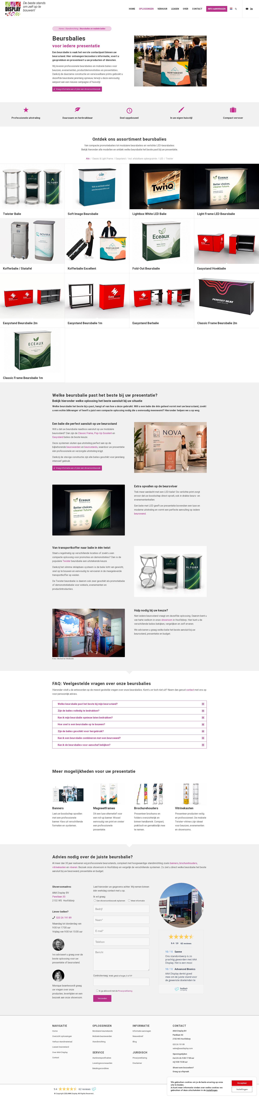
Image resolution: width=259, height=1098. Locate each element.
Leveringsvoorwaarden (102, 1063)
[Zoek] (236, 9)
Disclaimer (137, 1063)
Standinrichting (71, 28)
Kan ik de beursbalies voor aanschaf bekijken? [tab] (84, 745)
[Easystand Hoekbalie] (226, 241)
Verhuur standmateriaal (62, 1042)
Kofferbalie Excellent (82, 268)
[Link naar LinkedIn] (251, 8)
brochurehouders (188, 863)
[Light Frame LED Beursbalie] (226, 186)
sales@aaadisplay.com (183, 1048)
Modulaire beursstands (102, 1031)
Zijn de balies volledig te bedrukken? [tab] (78, 710)
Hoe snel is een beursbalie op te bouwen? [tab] (81, 724)
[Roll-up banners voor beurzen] (68, 794)
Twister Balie (12, 214)
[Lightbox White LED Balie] (162, 186)
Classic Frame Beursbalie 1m (23, 378)
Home (61, 28)
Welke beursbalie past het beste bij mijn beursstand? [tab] (88, 704)
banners (174, 863)
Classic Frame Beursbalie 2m (217, 323)
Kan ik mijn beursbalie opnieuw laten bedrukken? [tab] (85, 717)
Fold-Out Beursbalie (146, 268)
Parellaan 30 (58, 896)
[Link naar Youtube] (247, 8)
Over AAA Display (60, 1052)
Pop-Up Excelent (103, 433)
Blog (135, 1042)
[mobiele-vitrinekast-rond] (191, 794)
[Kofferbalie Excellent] (97, 241)
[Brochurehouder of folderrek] (150, 794)
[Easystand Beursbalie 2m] (32, 295)
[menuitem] (132, 9)
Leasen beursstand (60, 1047)
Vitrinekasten (184, 808)
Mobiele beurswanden (102, 1036)
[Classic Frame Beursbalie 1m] (32, 350)
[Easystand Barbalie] (162, 295)
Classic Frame (85, 433)
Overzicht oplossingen (62, 1036)
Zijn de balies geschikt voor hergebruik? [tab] (81, 731)
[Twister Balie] (32, 186)
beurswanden (74, 447)
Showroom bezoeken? (183, 1067)
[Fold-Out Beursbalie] (162, 241)
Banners (58, 808)
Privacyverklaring (125, 991)
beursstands (91, 447)
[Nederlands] (231, 9)
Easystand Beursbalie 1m (85, 323)
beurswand (140, 513)
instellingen (211, 1090)
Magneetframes (104, 808)
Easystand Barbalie (145, 323)
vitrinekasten (59, 867)
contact (190, 689)
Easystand (57, 437)
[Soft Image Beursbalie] (97, 186)
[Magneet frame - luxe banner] (109, 794)
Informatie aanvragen (142, 1031)
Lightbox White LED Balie (149, 214)
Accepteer (242, 1083)
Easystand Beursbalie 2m (20, 323)
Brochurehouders (146, 808)
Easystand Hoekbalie (211, 268)
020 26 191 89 (63, 917)
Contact (55, 1057)
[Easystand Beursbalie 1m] (97, 295)
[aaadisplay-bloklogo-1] (25, 9)
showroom (166, 619)
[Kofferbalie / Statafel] (32, 241)
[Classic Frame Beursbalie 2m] (226, 295)
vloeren (73, 867)
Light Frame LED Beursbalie (216, 214)
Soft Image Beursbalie (83, 214)
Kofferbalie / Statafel (17, 268)
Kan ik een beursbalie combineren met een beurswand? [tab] (89, 738)
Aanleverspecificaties (101, 1058)
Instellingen (242, 1089)
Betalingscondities (100, 1068)
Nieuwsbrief (138, 1036)
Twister (67, 561)
